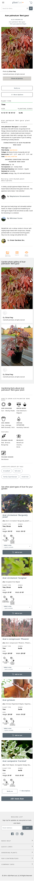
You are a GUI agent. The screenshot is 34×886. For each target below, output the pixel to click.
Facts (17, 255)
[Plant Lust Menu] (3, 2)
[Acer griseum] (17, 705)
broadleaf (6, 471)
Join (27, 828)
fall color (7, 156)
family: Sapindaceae (10, 477)
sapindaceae (13, 150)
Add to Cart (18, 552)
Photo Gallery (7, 255)
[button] (27, 8)
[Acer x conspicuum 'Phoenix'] (17, 644)
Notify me (17, 88)
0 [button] (31, 1)
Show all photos (17, 78)
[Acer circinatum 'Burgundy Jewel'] (17, 521)
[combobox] (17, 546)
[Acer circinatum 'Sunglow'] (17, 583)
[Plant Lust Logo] (17, 2)
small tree (14, 156)
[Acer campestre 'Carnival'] (17, 764)
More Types (26, 255)
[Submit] (31, 8)
